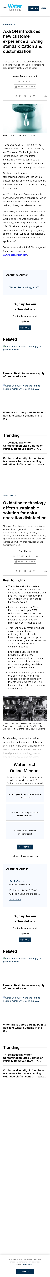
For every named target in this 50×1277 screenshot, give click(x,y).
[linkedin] (20, 96)
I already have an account (25, 856)
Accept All (25, 1272)
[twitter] (25, 96)
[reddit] (29, 96)
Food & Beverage (11, 496)
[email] (34, 96)
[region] (25, 1266)
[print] (45, 96)
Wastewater (9, 24)
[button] (5, 8)
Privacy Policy (28, 1264)
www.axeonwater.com (15, 254)
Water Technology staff (25, 76)
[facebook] (15, 96)
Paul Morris (25, 551)
